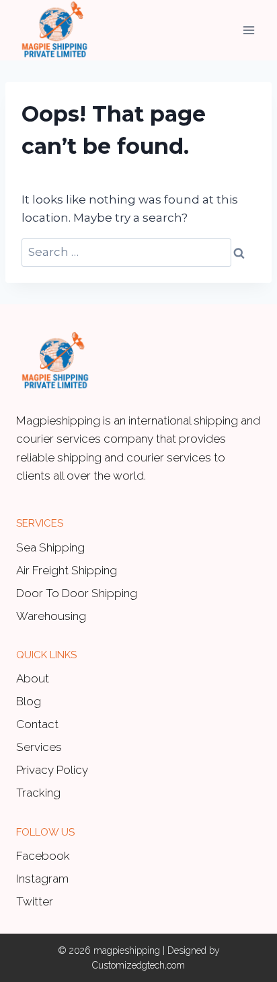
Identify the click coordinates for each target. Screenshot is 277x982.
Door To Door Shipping (76, 593)
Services (39, 747)
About (32, 678)
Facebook (43, 855)
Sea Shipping (50, 547)
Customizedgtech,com (138, 965)
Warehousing (51, 616)
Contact (37, 724)
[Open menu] (248, 29)
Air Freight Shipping (66, 570)
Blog (28, 701)
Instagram (42, 878)
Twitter (34, 901)
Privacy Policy (52, 769)
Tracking (38, 792)
